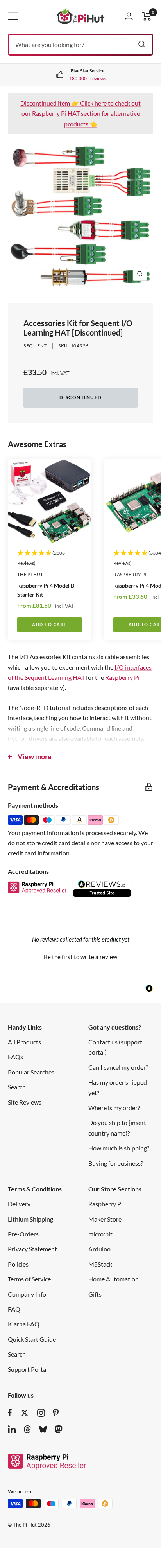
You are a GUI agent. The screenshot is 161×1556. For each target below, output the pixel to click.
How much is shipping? (118, 1148)
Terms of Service (29, 1279)
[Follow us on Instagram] (41, 1413)
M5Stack (100, 1264)
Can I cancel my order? (118, 1067)
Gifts (95, 1294)
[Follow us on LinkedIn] (12, 1429)
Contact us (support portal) (115, 1047)
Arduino (99, 1248)
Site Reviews (24, 1102)
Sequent (35, 346)
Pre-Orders (23, 1234)
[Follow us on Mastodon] (59, 1429)
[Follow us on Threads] (27, 1429)
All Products (24, 1042)
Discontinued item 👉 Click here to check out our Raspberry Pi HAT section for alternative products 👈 (80, 113)
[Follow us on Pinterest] (56, 1413)
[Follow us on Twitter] (24, 1413)
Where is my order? (114, 1107)
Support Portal (28, 1369)
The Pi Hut (30, 574)
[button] (80, 956)
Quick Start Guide (32, 1339)
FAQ (14, 1309)
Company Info (27, 1294)
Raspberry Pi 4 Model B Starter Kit (45, 590)
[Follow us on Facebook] (10, 1413)
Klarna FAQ (23, 1324)
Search (17, 1087)
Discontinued (80, 397)
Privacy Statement (32, 1248)
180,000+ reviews (87, 78)
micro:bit (100, 1234)
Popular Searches (31, 1072)
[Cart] (147, 16)
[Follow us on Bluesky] (43, 1429)
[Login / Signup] (129, 16)
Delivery (19, 1203)
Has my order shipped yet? (117, 1087)
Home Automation (113, 1279)
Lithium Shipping (30, 1219)
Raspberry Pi (122, 677)
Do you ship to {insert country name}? (117, 1127)
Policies (18, 1264)
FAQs (15, 1056)
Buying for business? (115, 1163)
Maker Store (105, 1219)
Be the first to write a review (80, 956)
